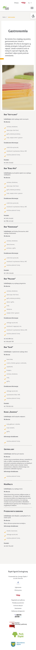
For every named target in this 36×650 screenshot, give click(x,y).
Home (4, 17)
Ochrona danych (18, 605)
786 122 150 (9, 221)
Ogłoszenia (18, 587)
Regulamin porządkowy (18, 600)
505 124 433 (9, 162)
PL (29, 3)
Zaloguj (16, 2)
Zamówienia (18, 608)
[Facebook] (18, 583)
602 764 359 (9, 546)
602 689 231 (9, 338)
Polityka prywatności (18, 603)
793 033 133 (9, 406)
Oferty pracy (18, 590)
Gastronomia (11, 17)
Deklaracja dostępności (18, 611)
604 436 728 (9, 341)
